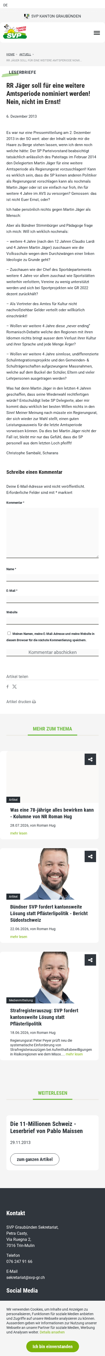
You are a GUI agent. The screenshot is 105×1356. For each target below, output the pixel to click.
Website (11, 612)
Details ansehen (52, 1332)
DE (5, 5)
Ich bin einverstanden (53, 1346)
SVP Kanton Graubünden (55, 16)
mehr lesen (18, 833)
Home (10, 54)
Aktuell (25, 54)
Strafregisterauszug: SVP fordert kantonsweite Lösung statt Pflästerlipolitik (44, 1017)
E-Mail (11, 591)
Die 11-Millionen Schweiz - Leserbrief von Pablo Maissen (46, 1127)
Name (11, 569)
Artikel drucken (19, 701)
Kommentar (15, 503)
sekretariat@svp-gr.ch (25, 1277)
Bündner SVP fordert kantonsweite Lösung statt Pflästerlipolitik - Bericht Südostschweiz (49, 913)
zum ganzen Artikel (35, 1159)
